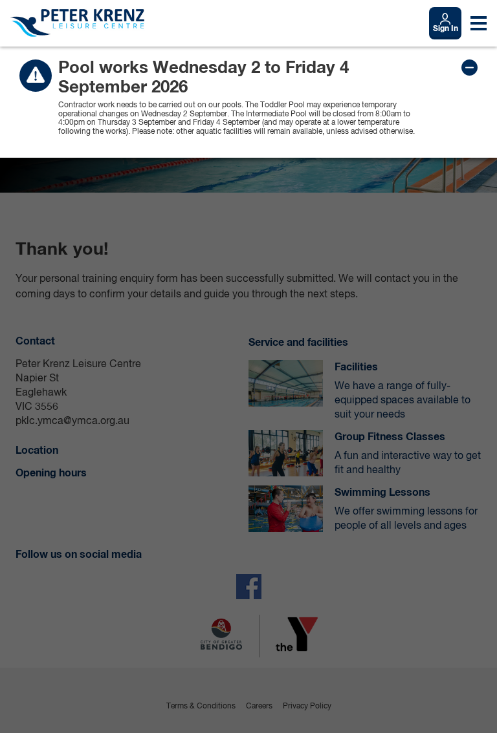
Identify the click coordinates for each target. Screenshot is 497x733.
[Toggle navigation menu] (478, 23)
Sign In (445, 29)
